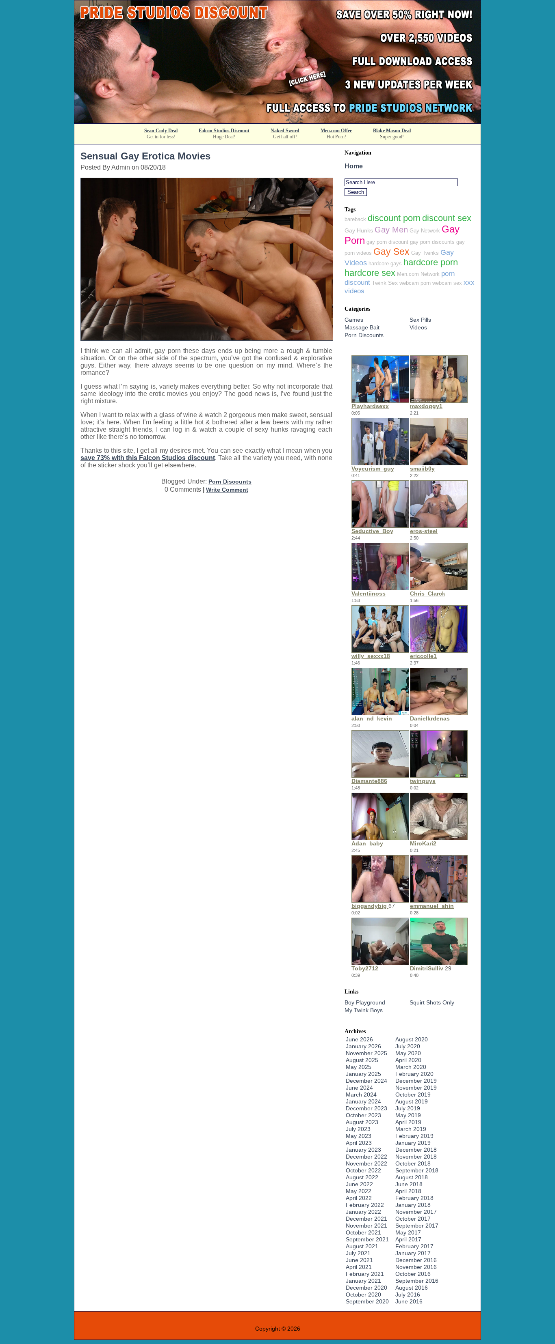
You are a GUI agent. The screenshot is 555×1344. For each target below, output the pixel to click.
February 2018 (414, 1198)
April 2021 (359, 1267)
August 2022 (362, 1177)
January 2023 (363, 1149)
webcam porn (415, 283)
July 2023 (358, 1129)
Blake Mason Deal (392, 130)
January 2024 (363, 1101)
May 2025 (358, 1067)
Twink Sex (385, 283)
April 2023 (359, 1143)
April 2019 (408, 1122)
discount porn (394, 218)
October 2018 (413, 1163)
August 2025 (362, 1060)
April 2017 (408, 1239)
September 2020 (367, 1301)
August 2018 (411, 1177)
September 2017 (416, 1225)
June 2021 (359, 1260)
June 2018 (409, 1184)
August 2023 (362, 1122)
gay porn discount (387, 242)
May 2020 (408, 1053)
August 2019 (411, 1101)
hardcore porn (430, 262)
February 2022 (365, 1205)
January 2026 (363, 1046)
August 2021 (362, 1246)
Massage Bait (362, 327)
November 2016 (416, 1267)
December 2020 (366, 1287)
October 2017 (413, 1218)
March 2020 (410, 1067)
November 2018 (416, 1156)
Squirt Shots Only (432, 1002)
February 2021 (365, 1274)
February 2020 (414, 1074)
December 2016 (416, 1260)
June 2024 (359, 1087)
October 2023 (363, 1115)
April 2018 (408, 1191)
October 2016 (413, 1274)
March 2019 (410, 1129)
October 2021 (363, 1232)
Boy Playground (365, 1002)
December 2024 (366, 1080)
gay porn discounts (432, 242)
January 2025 (363, 1074)
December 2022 (366, 1156)
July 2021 (358, 1253)
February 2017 (414, 1246)
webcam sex (447, 283)
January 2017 (413, 1253)
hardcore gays (385, 263)
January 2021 (363, 1280)
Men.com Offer (336, 130)
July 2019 (407, 1108)
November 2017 (416, 1212)
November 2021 (366, 1225)
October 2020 (363, 1294)
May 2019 (408, 1115)
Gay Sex (391, 251)
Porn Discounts (229, 481)
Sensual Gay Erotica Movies (145, 156)
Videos (418, 327)
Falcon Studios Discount (224, 130)
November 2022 (366, 1163)
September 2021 (367, 1239)
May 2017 (408, 1232)
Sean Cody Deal (161, 130)
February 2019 (414, 1136)
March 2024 (361, 1094)
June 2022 (359, 1184)
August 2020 (411, 1039)
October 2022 (363, 1170)
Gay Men (391, 229)
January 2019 (413, 1143)
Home (354, 166)
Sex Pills (420, 319)
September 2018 (416, 1170)
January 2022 (363, 1212)
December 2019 (416, 1080)
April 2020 (408, 1060)
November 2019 (416, 1087)
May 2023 (358, 1136)
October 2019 (413, 1094)
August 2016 (411, 1287)
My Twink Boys (364, 1010)
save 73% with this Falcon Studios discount (147, 457)
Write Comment (227, 489)
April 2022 (359, 1198)
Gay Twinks (425, 253)
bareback (355, 219)
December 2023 (366, 1108)
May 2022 (358, 1191)
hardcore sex (370, 273)
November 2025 (366, 1053)
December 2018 (416, 1149)
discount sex (446, 218)
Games (354, 319)
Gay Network (425, 231)
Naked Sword (285, 130)
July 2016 (407, 1294)
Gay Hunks (359, 230)
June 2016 (409, 1301)
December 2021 (366, 1218)
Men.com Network (418, 274)
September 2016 (416, 1280)
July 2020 (407, 1046)
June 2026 (359, 1039)
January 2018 (413, 1205)
